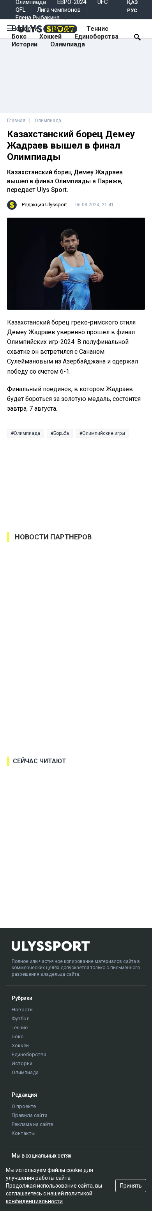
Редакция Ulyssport (44, 204)
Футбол (62, 28)
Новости (25, 28)
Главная (16, 120)
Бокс (19, 36)
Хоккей (50, 36)
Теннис (97, 28)
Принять (131, 1186)
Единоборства (96, 36)
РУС (132, 10)
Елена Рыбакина (38, 17)
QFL (21, 9)
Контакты (23, 1133)
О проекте (24, 1106)
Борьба (61, 433)
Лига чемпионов (59, 9)
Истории (24, 44)
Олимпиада (67, 44)
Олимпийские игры (103, 433)
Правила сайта (30, 1115)
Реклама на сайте (32, 1124)
